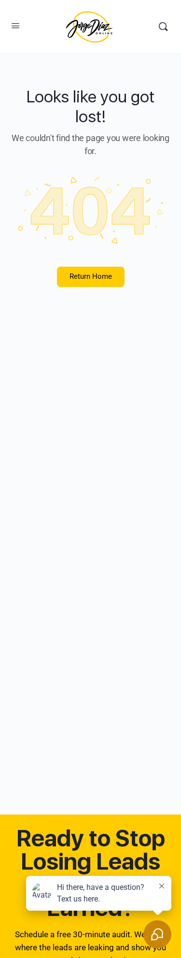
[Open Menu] (15, 25)
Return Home (91, 276)
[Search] (163, 26)
